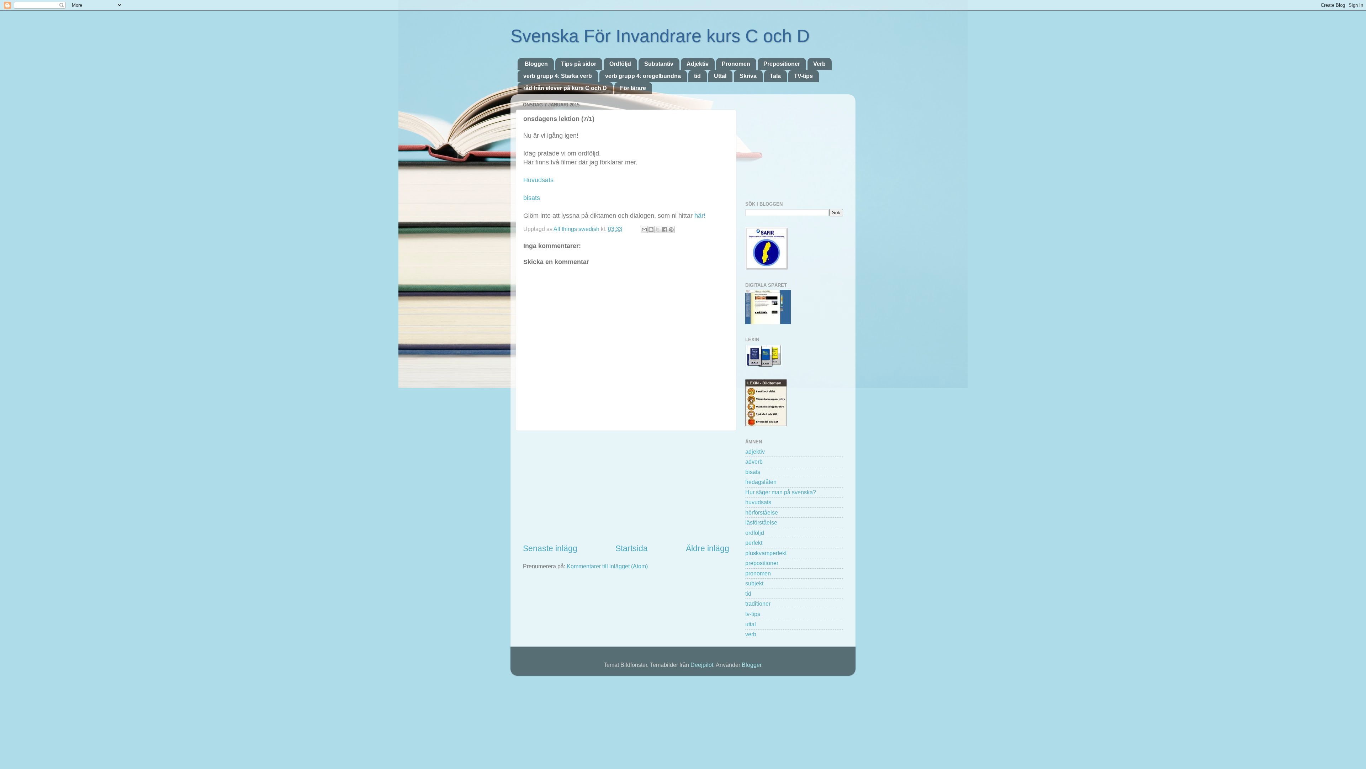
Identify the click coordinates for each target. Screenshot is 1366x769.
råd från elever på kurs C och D (565, 88)
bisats (531, 197)
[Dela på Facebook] (664, 229)
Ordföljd (620, 64)
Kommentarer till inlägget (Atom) (607, 566)
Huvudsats (538, 180)
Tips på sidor (578, 64)
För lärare (633, 88)
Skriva (748, 76)
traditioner (758, 603)
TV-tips (803, 76)
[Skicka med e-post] (644, 229)
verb (750, 634)
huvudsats (758, 502)
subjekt (754, 583)
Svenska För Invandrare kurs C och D (660, 36)
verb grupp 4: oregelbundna (643, 76)
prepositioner (761, 563)
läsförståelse (761, 522)
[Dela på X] (657, 229)
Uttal (720, 76)
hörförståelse (761, 512)
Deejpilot (701, 665)
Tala (775, 76)
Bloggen (536, 64)
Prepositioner (781, 64)
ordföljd (754, 533)
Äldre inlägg (707, 548)
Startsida (631, 548)
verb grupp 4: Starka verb (557, 76)
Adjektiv (698, 64)
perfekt (753, 542)
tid (697, 76)
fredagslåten (761, 482)
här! (699, 215)
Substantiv (658, 64)
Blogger (751, 665)
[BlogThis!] (651, 229)
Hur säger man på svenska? (780, 492)
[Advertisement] (626, 487)
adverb (754, 461)
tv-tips (752, 614)
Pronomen (736, 64)
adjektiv (755, 451)
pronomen (758, 573)
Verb (819, 64)
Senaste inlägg (550, 548)
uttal (750, 624)
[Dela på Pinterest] (671, 229)
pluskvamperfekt (766, 553)
